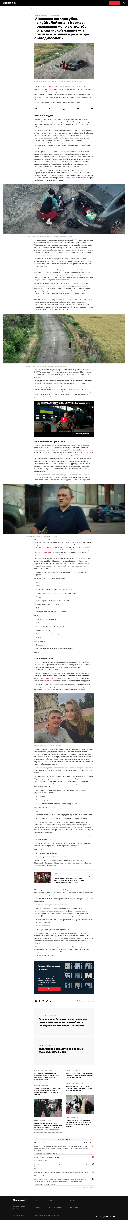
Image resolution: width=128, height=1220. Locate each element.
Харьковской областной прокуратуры (76, 550)
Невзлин (16, 8)
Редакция (37, 1207)
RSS (50, 1200)
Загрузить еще (64, 1139)
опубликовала (50, 86)
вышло (54, 555)
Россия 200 (73, 1204)
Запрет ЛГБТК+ (7, 8)
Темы (36, 1200)
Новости (22, 3)
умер (40, 561)
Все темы (80, 8)
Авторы (37, 1204)
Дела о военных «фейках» (28, 8)
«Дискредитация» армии (58, 8)
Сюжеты (29, 3)
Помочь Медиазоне (49, 988)
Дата (50, 3)
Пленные (70, 8)
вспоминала (56, 159)
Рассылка (51, 1204)
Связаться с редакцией (86, 1001)
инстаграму (49, 687)
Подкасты (57, 3)
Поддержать (114, 3)
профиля (49, 678)
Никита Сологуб (55, 15)
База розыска (74, 1207)
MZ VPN (72, 1200)
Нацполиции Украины (43, 552)
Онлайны (37, 3)
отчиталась (89, 450)
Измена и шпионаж (43, 8)
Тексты (44, 3)
